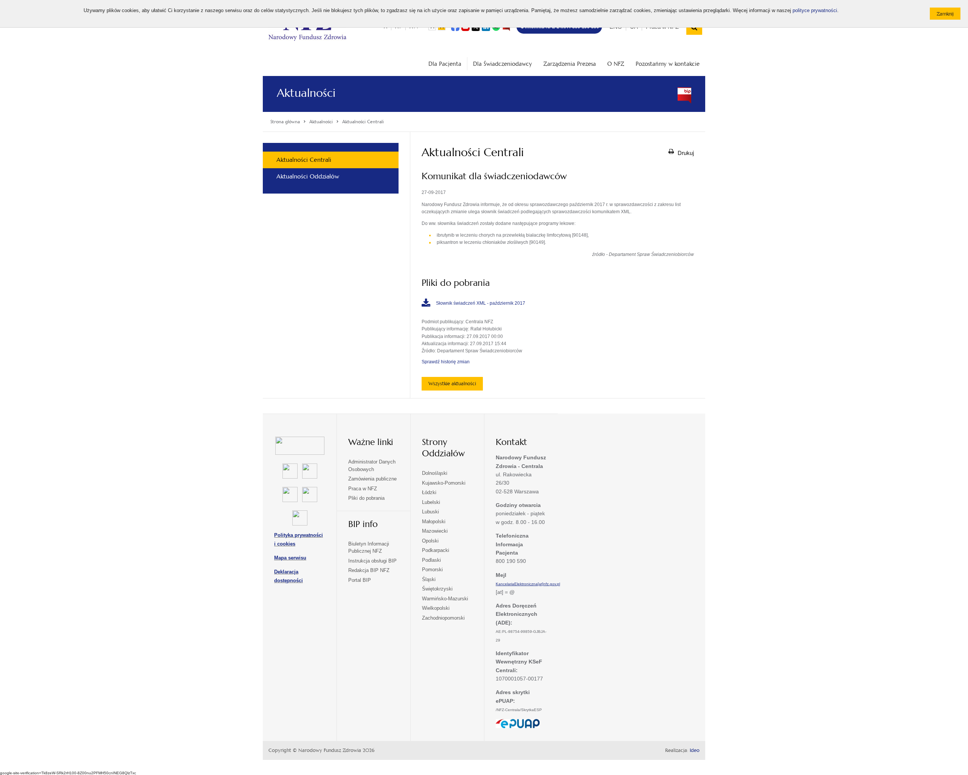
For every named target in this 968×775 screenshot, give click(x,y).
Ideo (695, 750)
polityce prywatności (815, 10)
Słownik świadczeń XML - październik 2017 (480, 303)
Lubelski (431, 502)
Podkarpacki (435, 550)
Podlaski (431, 560)
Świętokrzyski (437, 589)
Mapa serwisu (290, 558)
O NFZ (615, 63)
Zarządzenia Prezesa (569, 63)
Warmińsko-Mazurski (445, 598)
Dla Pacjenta (444, 63)
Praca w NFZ (362, 488)
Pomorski (432, 569)
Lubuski (430, 512)
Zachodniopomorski (443, 618)
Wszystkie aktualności (452, 383)
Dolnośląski (434, 473)
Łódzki (429, 492)
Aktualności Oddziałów (307, 176)
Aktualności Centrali (303, 160)
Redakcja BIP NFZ (368, 570)
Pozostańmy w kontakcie (668, 63)
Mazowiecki (435, 531)
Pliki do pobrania (366, 498)
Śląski (429, 579)
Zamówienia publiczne (372, 479)
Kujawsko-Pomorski (443, 483)
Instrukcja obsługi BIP (372, 561)
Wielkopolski (436, 608)
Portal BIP (359, 580)
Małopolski (433, 521)
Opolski (430, 541)
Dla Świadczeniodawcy (502, 63)
